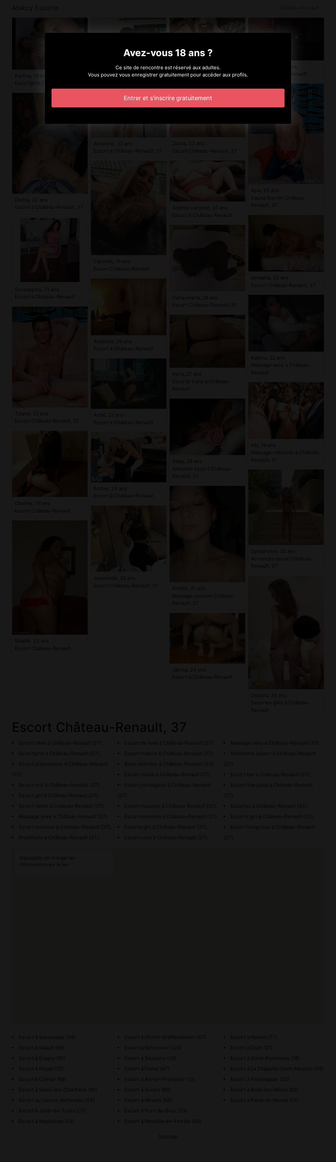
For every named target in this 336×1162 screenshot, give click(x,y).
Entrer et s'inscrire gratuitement (168, 98)
